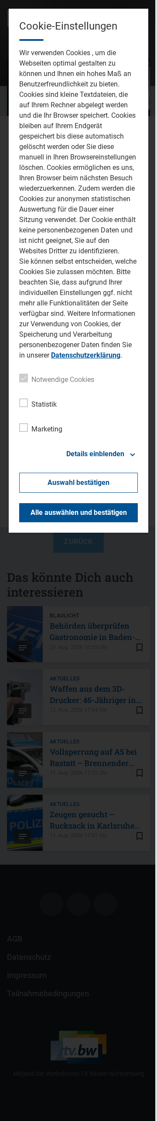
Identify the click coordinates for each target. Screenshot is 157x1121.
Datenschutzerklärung (85, 355)
